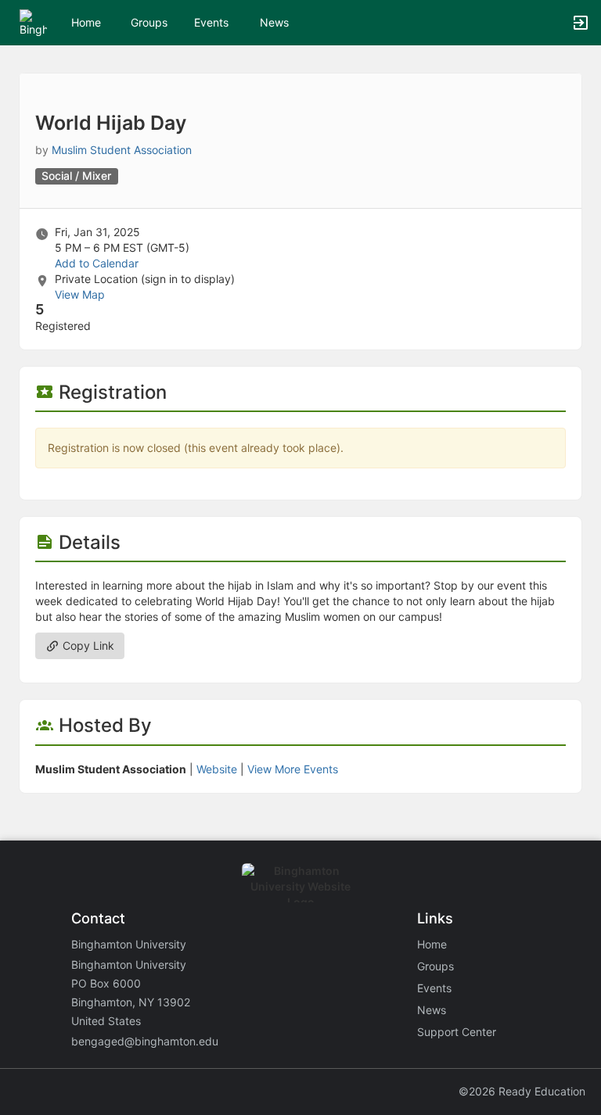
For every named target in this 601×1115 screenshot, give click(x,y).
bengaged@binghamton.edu (144, 1041)
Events (211, 22)
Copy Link (86, 645)
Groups (149, 22)
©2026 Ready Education (522, 1091)
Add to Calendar (97, 263)
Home (432, 944)
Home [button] (86, 22)
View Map (80, 294)
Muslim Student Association (122, 149)
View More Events (292, 769)
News (274, 22)
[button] (33, 21)
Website (216, 769)
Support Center (456, 1031)
